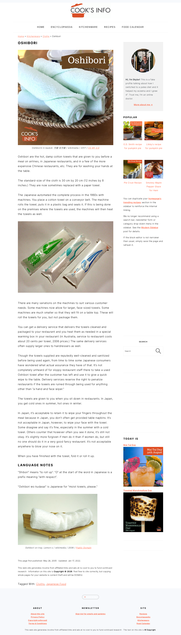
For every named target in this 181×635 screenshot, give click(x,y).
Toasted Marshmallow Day (137, 490)
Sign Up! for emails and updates (91, 614)
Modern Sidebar (149, 227)
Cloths (46, 36)
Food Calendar (143, 623)
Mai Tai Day (129, 445)
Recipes (143, 614)
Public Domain (83, 547)
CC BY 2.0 (93, 148)
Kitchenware (33, 36)
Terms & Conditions (37, 623)
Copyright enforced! (37, 620)
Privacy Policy (37, 617)
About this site (38, 614)
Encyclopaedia (143, 617)
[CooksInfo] (90, 19)
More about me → (143, 104)
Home (21, 36)
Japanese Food (56, 584)
